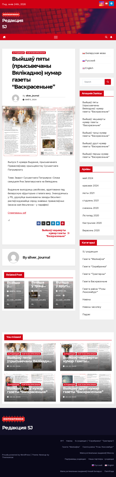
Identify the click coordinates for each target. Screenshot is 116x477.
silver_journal (32, 95)
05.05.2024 (15, 366)
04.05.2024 (70, 366)
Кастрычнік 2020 (92, 223)
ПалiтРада (109, 471)
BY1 (62, 441)
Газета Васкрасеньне (36, 53)
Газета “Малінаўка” (71, 447)
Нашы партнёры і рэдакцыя (101, 459)
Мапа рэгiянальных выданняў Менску (97, 453)
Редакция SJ (17, 428)
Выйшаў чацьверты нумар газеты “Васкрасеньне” (54, 233)
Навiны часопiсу (91, 307)
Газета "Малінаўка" (93, 259)
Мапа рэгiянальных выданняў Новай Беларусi (81, 471)
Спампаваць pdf (17, 212)
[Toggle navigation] (55, 37)
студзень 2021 (90, 200)
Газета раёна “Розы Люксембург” (98, 447)
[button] (106, 37)
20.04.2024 (70, 397)
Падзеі (86, 314)
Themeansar (7, 457)
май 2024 (87, 178)
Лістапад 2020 (90, 215)
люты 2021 (88, 193)
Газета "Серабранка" (94, 266)
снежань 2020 (90, 208)
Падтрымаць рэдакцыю (75, 459)
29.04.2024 (15, 397)
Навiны (86, 299)
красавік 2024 (90, 185)
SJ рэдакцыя (18, 53)
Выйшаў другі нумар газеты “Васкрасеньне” (83, 390)
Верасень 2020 (91, 230)
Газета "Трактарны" (94, 274)
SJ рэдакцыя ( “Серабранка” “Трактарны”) (94, 441)
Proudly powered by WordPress (16, 455)
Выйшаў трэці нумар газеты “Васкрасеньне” (27, 390)
